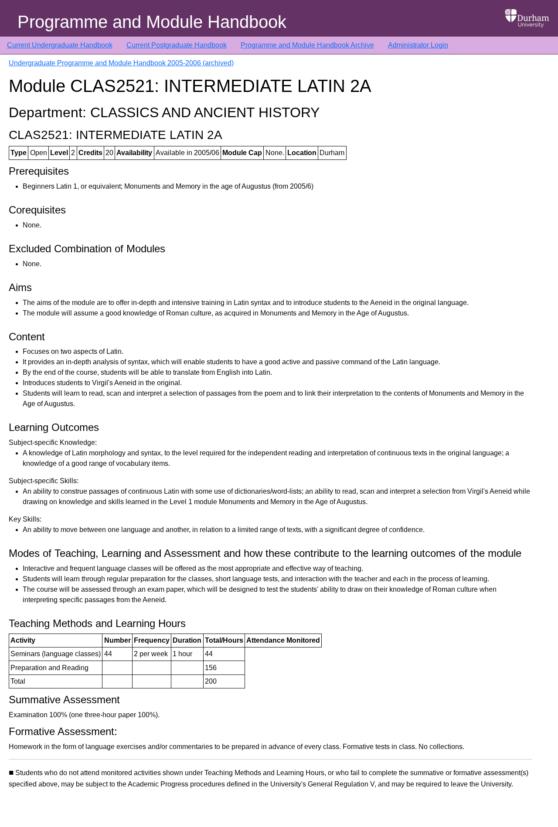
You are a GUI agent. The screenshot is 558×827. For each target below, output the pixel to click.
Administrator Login (418, 45)
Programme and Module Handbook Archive (307, 45)
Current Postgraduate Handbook (176, 45)
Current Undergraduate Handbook (59, 45)
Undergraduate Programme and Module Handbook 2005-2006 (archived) (121, 63)
